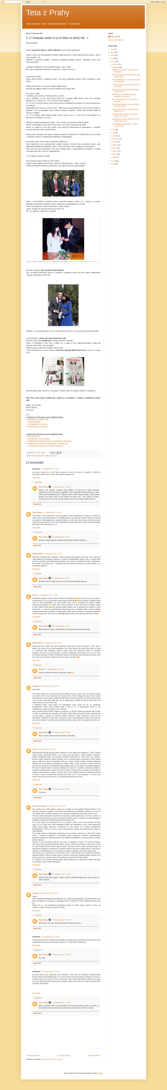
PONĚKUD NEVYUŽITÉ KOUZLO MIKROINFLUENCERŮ (49, 441)
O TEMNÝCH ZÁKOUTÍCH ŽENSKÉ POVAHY (45, 446)
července (115, 139)
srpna (114, 136)
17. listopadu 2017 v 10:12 (50, 469)
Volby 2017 (53, 455)
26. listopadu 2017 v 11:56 (50, 971)
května (115, 145)
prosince (115, 64)
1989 (33, 455)
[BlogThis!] (53, 452)
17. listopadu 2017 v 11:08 (52, 512)
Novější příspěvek (33, 1056)
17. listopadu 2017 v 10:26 (61, 487)
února (114, 154)
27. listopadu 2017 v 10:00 (61, 874)
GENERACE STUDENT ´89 (37, 420)
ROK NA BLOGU (33, 436)
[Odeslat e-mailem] (50, 452)
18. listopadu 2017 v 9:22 (61, 578)
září (113, 133)
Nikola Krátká (37, 554)
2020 (113, 52)
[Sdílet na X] (55, 452)
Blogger (100, 1073)
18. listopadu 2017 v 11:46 (49, 686)
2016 (113, 161)
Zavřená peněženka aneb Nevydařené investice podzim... (126, 105)
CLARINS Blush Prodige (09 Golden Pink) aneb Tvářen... (125, 115)
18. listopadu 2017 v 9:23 (61, 626)
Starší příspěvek (94, 1056)
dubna (114, 148)
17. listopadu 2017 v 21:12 (54, 669)
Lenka (34, 749)
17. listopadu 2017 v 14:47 (52, 643)
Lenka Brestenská (39, 806)
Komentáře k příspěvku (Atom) (52, 1059)
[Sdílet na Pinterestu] (60, 452)
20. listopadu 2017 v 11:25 (49, 893)
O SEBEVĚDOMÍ (33, 422)
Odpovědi (38, 482)
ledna (114, 157)
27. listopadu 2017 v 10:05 (61, 1002)
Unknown (35, 686)
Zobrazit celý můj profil (116, 40)
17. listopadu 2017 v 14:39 (48, 595)
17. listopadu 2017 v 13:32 (52, 554)
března (115, 151)
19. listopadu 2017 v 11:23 (56, 806)
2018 (113, 58)
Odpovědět (36, 478)
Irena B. (35, 595)
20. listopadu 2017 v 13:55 (50, 937)
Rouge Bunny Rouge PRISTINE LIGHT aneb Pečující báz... (126, 120)
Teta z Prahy (48, 12)
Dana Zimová (37, 512)
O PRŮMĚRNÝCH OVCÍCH (37, 424)
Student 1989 (39, 455)
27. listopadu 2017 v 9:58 (61, 732)
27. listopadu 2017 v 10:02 (61, 955)
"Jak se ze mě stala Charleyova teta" (83, 261)
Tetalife (47, 455)
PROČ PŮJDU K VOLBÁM (37, 427)
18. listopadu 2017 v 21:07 (47, 749)
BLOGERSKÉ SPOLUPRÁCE (39, 439)
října (114, 130)
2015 (113, 164)
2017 (113, 61)
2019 (113, 55)
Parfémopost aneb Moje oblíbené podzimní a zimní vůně (124, 95)
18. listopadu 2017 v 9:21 (61, 537)
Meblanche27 (37, 643)
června (115, 142)
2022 (113, 49)
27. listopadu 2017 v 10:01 (61, 920)
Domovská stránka (64, 1056)
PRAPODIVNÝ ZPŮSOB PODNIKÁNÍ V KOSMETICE (47, 444)
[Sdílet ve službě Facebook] (58, 452)
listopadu (115, 67)
